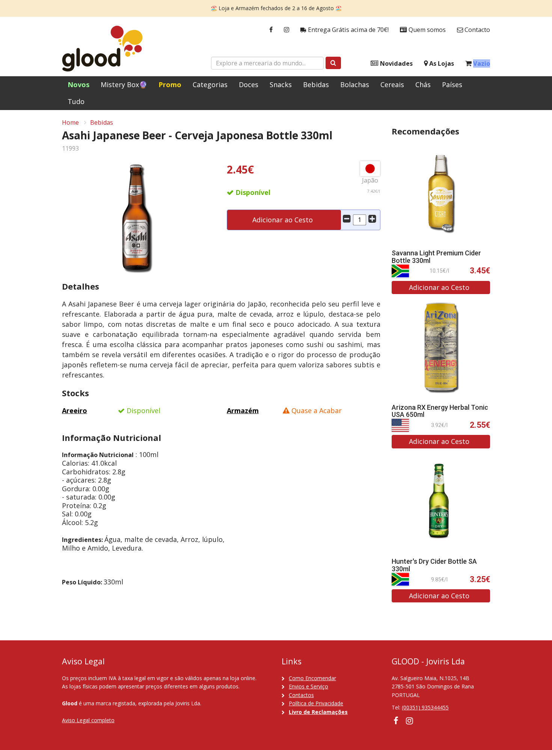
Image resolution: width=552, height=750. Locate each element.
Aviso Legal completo (88, 720)
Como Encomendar (312, 678)
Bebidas (316, 84)
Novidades (396, 63)
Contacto (476, 30)
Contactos (301, 695)
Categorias (210, 84)
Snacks (281, 84)
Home (70, 122)
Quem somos (426, 30)
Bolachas (354, 84)
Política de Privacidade (316, 703)
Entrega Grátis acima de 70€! (347, 30)
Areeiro (74, 410)
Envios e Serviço (308, 686)
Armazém (243, 410)
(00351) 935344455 (425, 707)
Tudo (76, 101)
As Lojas (441, 63)
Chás (423, 84)
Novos (78, 84)
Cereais (392, 84)
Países (452, 84)
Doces (248, 84)
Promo (169, 84)
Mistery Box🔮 (124, 84)
